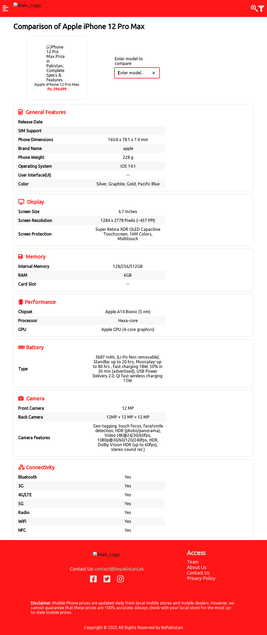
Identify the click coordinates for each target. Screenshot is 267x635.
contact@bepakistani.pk (119, 568)
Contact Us (198, 572)
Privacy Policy (201, 578)
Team (193, 561)
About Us (196, 567)
